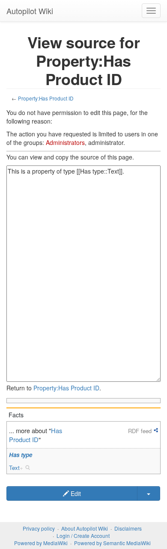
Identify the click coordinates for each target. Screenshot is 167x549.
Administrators (65, 142)
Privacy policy (39, 528)
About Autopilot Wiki (84, 528)
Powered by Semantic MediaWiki (112, 542)
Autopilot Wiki (29, 10)
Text (14, 467)
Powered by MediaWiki (41, 542)
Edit (75, 493)
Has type (20, 455)
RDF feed (140, 431)
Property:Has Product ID (45, 98)
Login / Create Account (83, 535)
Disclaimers (128, 528)
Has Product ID (35, 435)
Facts (16, 414)
